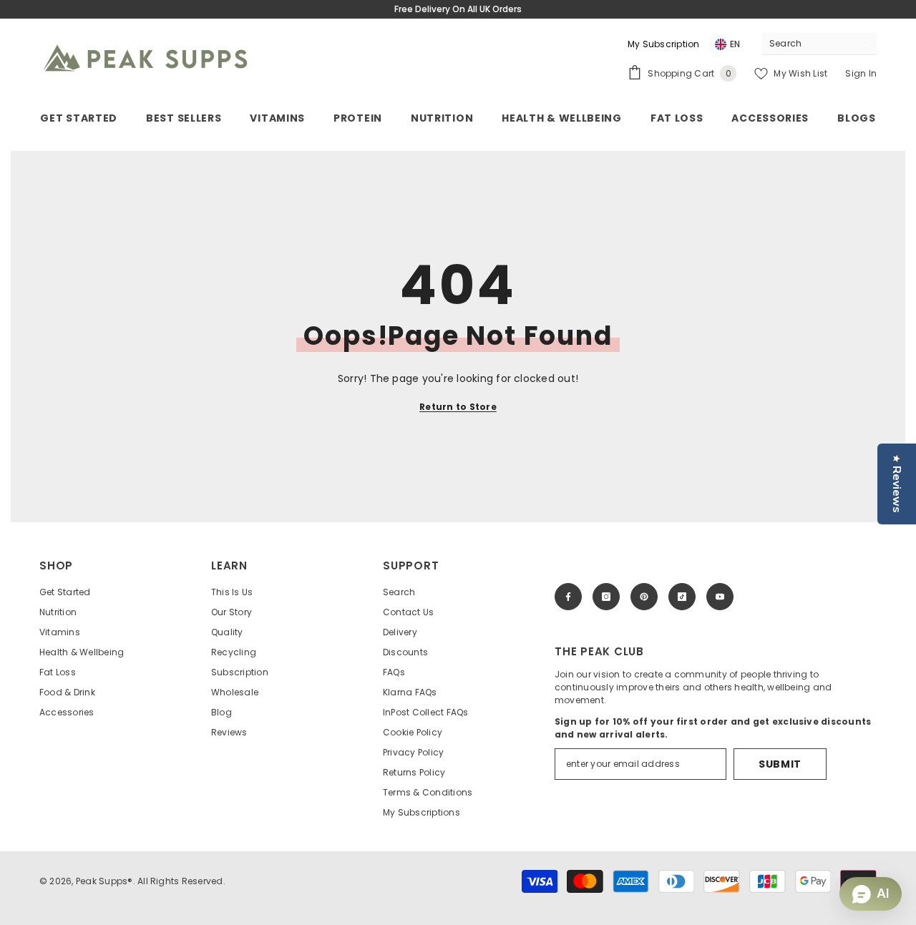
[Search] (819, 44)
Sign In (861, 73)
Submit (780, 764)
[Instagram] (606, 596)
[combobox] (808, 43)
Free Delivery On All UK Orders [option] (458, 9)
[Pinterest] (644, 596)
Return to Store (458, 407)
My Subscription (664, 44)
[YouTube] (720, 596)
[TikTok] (682, 596)
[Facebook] (568, 596)
